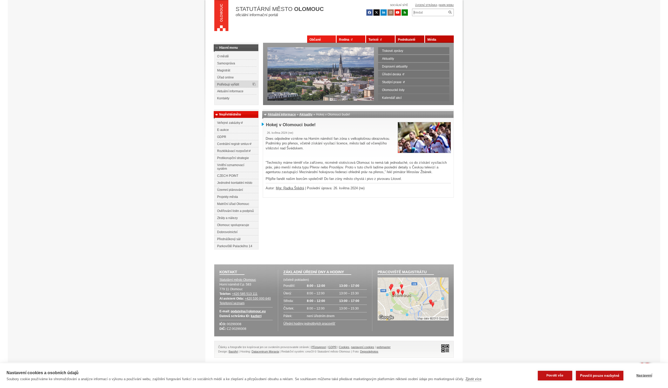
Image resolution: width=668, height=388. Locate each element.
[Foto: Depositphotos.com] (424, 152)
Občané (315, 39)
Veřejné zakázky (229, 123)
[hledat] (450, 12)
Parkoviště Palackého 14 (234, 246)
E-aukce (223, 130)
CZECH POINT (227, 176)
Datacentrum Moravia (265, 351)
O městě (223, 56)
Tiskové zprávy (392, 51)
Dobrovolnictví (227, 232)
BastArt (233, 351)
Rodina (345, 39)
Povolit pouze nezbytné (599, 376)
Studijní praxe (392, 82)
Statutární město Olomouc (237, 280)
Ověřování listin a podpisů (235, 211)
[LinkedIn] (383, 12)
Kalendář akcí (392, 98)
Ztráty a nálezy (227, 218)
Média (431, 39)
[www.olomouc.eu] (221, 17)
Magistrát (223, 70)
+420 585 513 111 (245, 294)
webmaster (384, 347)
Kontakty (223, 98)
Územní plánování (230, 190)
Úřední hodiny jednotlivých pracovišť (309, 323)
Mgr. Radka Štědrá (290, 188)
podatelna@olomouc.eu (248, 311)
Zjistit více (473, 379)
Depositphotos (369, 351)
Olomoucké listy (393, 90)
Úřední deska (392, 74)
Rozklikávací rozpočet (233, 151)
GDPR (221, 137)
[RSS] (405, 12)
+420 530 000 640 (258, 298)
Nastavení (644, 375)
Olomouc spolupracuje (233, 225)
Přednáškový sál (229, 239)
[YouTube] (398, 12)
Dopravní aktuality (395, 66)
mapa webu (446, 5)
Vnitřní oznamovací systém (230, 167)
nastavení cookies (362, 347)
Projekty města (227, 197)
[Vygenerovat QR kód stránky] (443, 348)
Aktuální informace (230, 91)
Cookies (344, 347)
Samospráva (226, 63)
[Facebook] (369, 12)
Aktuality (388, 58)
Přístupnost (318, 347)
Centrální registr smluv (233, 144)
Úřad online (225, 77)
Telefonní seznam (231, 303)
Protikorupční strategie (233, 158)
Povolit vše (554, 375)
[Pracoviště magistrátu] (413, 299)
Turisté (374, 39)
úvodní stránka (426, 5)
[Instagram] (390, 12)
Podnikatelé (406, 39)
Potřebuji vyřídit (228, 84)
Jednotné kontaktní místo (234, 183)
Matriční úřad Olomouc (233, 204)
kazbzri (256, 316)
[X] (376, 12)
